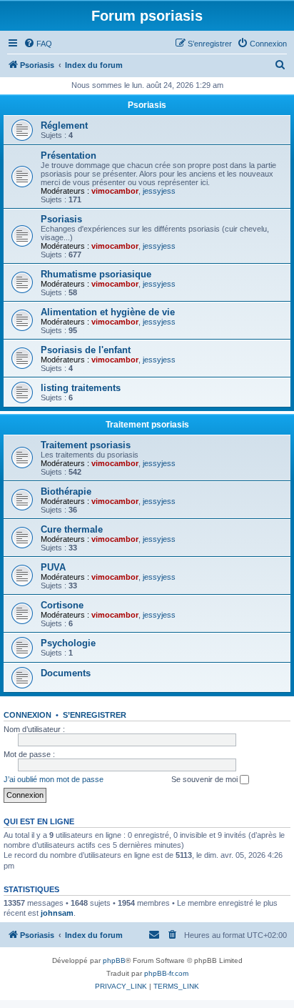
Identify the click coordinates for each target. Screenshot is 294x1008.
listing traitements (81, 387)
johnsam (57, 913)
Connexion (27, 715)
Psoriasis (147, 105)
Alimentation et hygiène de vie (108, 312)
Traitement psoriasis (147, 425)
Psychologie (68, 643)
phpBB (114, 960)
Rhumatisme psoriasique (96, 274)
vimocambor (114, 191)
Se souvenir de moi (205, 779)
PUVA (53, 567)
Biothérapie (66, 491)
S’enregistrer (94, 715)
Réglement (64, 125)
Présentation (68, 155)
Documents (66, 673)
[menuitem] (38, 43)
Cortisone (62, 605)
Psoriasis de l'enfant (86, 350)
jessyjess (159, 191)
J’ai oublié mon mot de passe (53, 779)
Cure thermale (72, 529)
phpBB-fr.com (166, 973)
